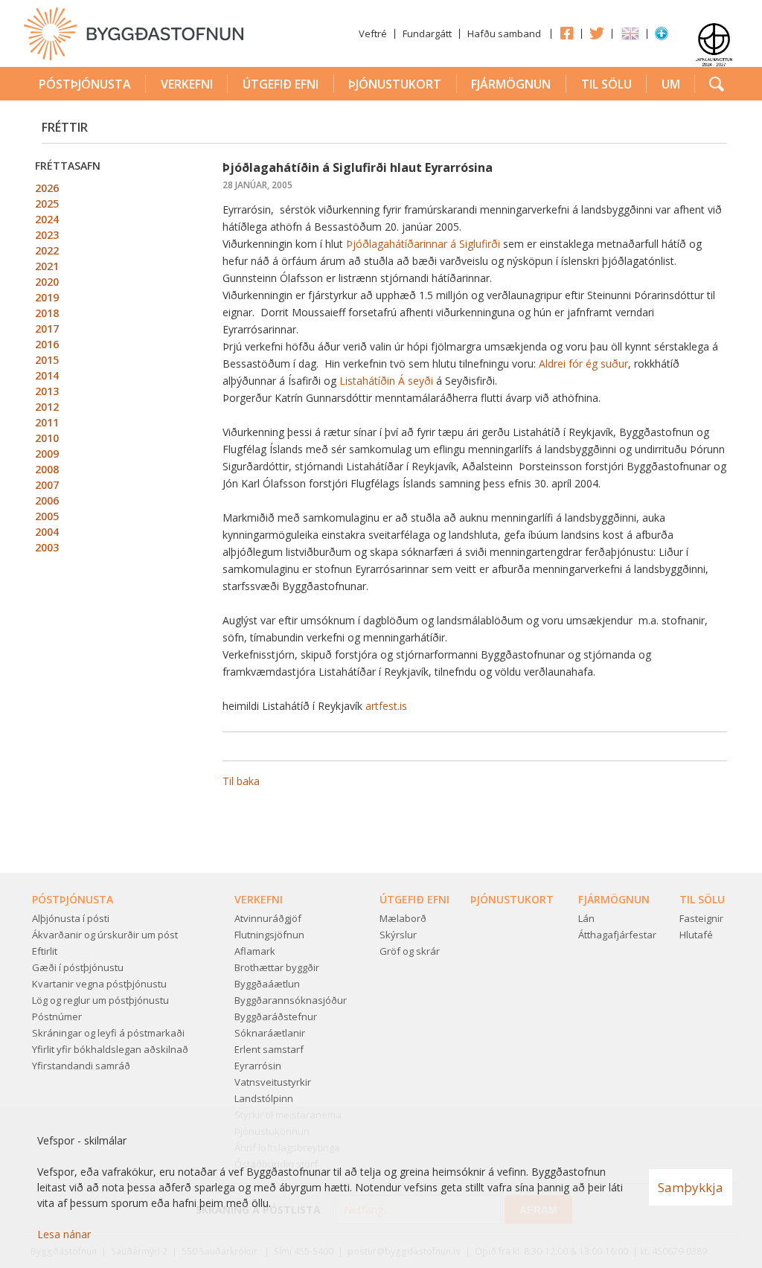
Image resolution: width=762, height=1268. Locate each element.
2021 (47, 266)
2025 (47, 203)
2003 (47, 547)
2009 (47, 453)
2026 (47, 188)
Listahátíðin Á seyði (386, 381)
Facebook (566, 32)
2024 (47, 219)
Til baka (241, 781)
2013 (47, 391)
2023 (47, 235)
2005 (47, 516)
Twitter (596, 32)
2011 (47, 422)
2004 (47, 532)
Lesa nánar (64, 1234)
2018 (47, 313)
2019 (47, 297)
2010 (47, 438)
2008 (47, 469)
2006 (47, 500)
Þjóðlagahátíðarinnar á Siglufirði (423, 244)
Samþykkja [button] (690, 1187)
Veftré (373, 33)
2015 (47, 360)
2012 (47, 407)
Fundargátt (427, 33)
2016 (47, 344)
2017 (47, 328)
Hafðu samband (504, 33)
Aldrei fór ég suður (583, 363)
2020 (47, 282)
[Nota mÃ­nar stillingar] (661, 36)
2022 (47, 250)
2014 (47, 375)
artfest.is (386, 706)
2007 (47, 485)
